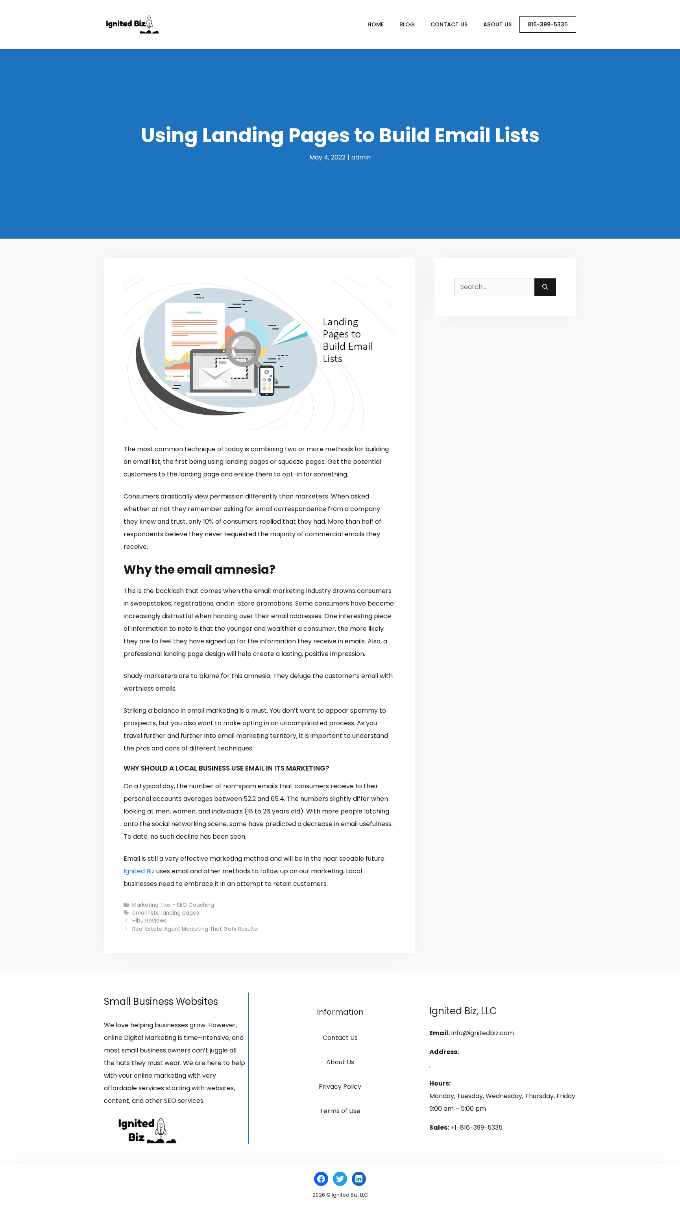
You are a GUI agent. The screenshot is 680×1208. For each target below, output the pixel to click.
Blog (407, 24)
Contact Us (449, 24)
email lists (145, 913)
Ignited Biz (139, 871)
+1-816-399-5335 (477, 1127)
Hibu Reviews (149, 921)
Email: (439, 1033)
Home (376, 24)
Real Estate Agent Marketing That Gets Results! (195, 929)
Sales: (439, 1127)
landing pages (180, 913)
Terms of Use (340, 1110)
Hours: (440, 1083)
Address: (444, 1051)
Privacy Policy (340, 1086)
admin (361, 157)
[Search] (545, 287)
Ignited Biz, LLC (463, 1010)
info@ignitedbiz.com (482, 1033)
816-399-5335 (548, 24)
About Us (497, 24)
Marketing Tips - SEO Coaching (173, 905)
